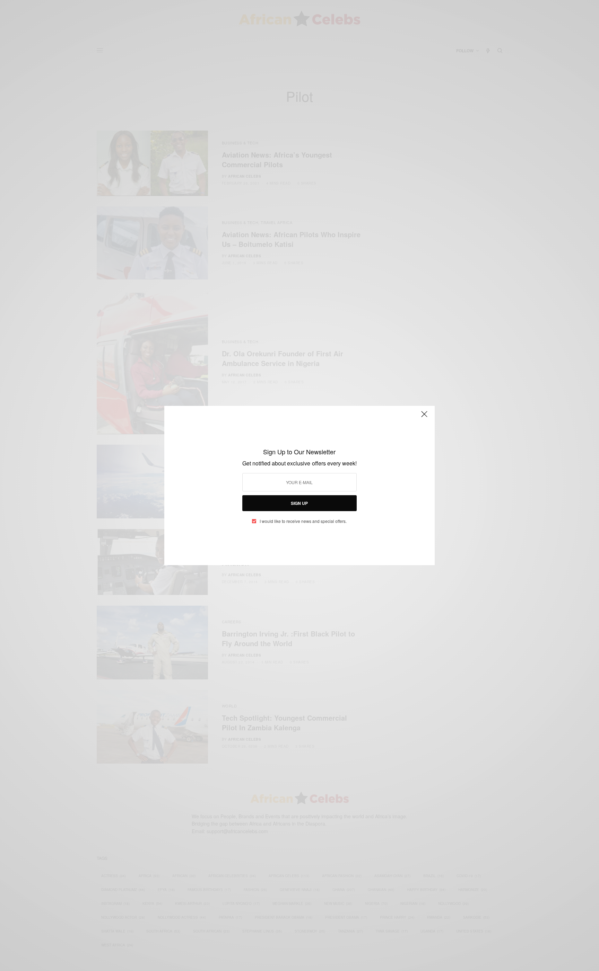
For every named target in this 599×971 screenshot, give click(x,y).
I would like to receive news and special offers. (303, 521)
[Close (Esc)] (424, 417)
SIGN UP (299, 503)
